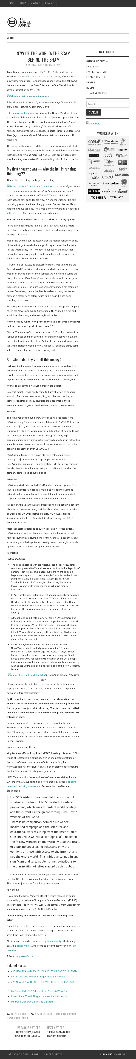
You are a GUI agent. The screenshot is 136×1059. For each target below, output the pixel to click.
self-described (14, 213)
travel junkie (46, 1014)
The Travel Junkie (53, 64)
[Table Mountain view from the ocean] (28, 96)
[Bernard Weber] (36, 186)
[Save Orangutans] (93, 123)
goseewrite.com (26, 956)
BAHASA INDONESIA (97, 61)
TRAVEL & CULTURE (19, 1014)
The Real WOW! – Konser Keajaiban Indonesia (58, 1034)
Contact (35, 3)
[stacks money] (26, 674)
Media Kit (49, 3)
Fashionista (107, 1054)
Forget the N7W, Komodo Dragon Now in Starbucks (27, 1034)
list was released (37, 76)
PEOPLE (90, 82)
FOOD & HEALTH (95, 77)
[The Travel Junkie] (19, 21)
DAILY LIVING (93, 66)
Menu (10, 38)
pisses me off (24, 945)
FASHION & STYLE (96, 71)
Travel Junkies (14, 1018)
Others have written (17, 113)
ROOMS (90, 87)
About (23, 3)
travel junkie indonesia (65, 1014)
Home (12, 3)
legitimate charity (52, 941)
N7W (37, 1014)
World (25, 1018)
